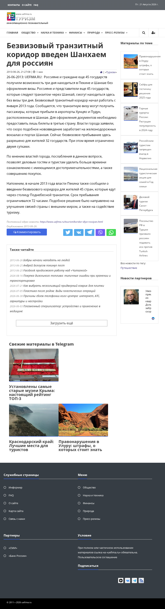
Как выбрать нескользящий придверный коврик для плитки (63, 286)
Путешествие (129, 268)
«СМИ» (13, 548)
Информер (15, 487)
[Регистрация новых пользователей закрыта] (153, 32)
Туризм (111, 72)
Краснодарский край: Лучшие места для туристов (31, 445)
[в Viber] (100, 232)
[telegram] (134, 580)
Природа (93, 32)
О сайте (27, 4)
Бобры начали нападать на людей (46, 260)
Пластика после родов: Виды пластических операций (59, 291)
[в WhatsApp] (111, 232)
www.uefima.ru (24, 13)
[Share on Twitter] (68, 232)
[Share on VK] (79, 232)
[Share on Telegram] (89, 232)
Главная (12, 32)
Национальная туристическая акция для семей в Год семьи (148, 177)
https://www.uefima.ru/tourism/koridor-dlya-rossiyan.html (71, 221)
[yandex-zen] (120, 580)
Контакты (14, 4)
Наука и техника (52, 32)
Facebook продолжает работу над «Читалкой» (55, 270)
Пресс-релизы (115, 32)
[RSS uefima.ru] (141, 580)
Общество (28, 32)
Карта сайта (16, 511)
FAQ (36, 4)
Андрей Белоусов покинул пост (44, 265)
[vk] (127, 580)
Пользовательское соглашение (97, 557)
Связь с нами (17, 519)
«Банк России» (18, 556)
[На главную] (101, 72)
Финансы (75, 32)
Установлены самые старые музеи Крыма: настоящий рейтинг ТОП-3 (32, 392)
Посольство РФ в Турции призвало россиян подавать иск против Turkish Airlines (146, 238)
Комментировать (29, 232)
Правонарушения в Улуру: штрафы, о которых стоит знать (80, 445)
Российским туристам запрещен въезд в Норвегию (146, 149)
